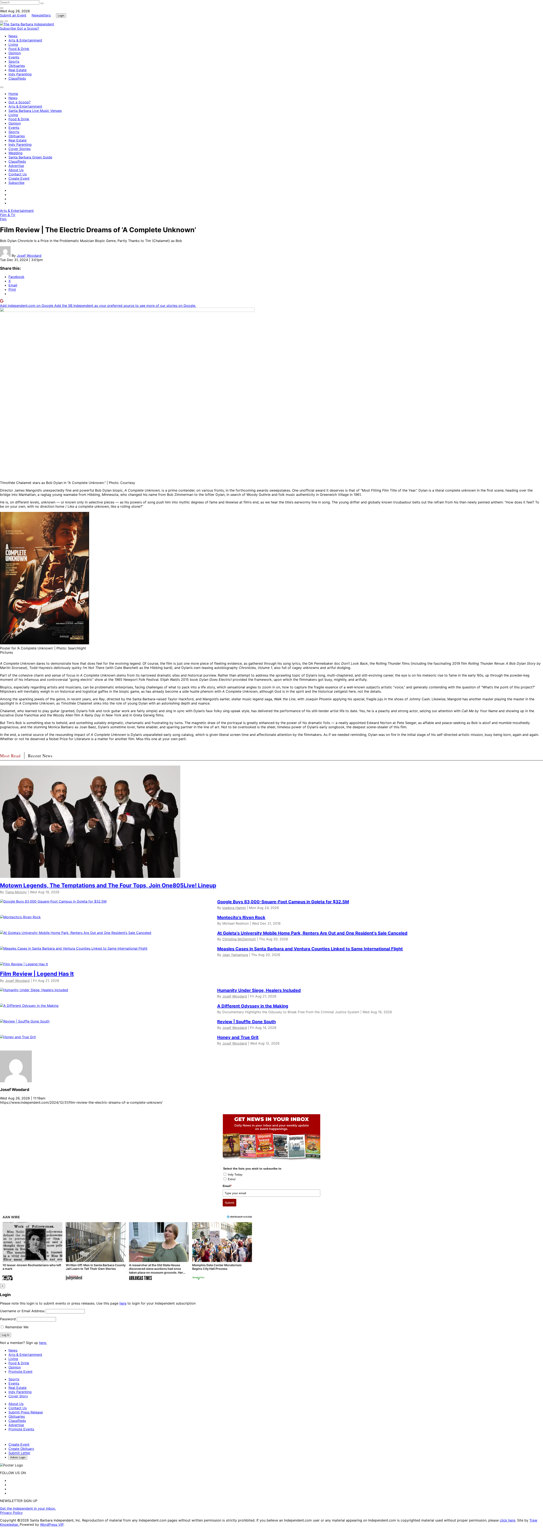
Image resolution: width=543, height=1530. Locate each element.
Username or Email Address (22, 1311)
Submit (229, 1202)
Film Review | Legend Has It (37, 973)
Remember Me (16, 1327)
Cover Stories (19, 149)
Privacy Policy (11, 1513)
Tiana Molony (16, 892)
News (12, 36)
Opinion (14, 53)
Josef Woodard (29, 255)
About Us (16, 170)
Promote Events (21, 1429)
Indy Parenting (20, 74)
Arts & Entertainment (25, 40)
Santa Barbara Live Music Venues (35, 110)
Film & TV (7, 215)
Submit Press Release (25, 1412)
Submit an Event (13, 15)
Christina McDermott (239, 939)
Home (13, 94)
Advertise (16, 166)
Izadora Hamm (234, 908)
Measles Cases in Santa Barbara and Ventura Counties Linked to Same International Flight (310, 948)
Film (3, 219)
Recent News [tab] (40, 755)
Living (13, 44)
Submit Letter (19, 1453)
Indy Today (235, 1174)
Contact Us (17, 174)
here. (43, 1343)
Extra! (232, 1179)
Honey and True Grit (238, 1037)
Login (61, 15)
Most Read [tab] (10, 755)
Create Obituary (21, 1449)
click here (507, 1520)
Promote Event (20, 1371)
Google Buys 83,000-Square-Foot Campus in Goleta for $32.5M (283, 901)
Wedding (15, 153)
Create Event (18, 178)
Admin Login (17, 1457)
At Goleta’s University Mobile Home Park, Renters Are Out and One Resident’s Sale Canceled (312, 933)
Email (227, 1186)
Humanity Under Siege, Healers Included (259, 990)
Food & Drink (18, 49)
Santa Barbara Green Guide (30, 157)
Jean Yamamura (235, 955)
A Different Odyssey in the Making (252, 1006)
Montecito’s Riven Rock (241, 917)
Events (13, 57)
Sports (13, 61)
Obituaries (16, 66)
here (122, 1303)
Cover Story (18, 1396)
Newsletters (41, 15)
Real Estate (17, 70)
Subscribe (8, 28)
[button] (32, 1252)
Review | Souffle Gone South (246, 1021)
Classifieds (17, 78)
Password (8, 1319)
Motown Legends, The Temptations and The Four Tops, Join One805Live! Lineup (108, 885)
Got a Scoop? (28, 28)
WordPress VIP (51, 1524)
